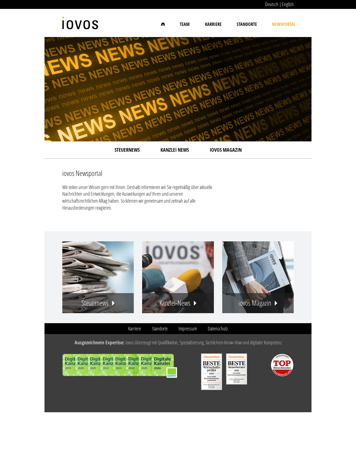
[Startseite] (80, 20)
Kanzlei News (174, 149)
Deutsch (271, 4)
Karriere (213, 24)
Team (185, 24)
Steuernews (127, 149)
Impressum (188, 328)
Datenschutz (218, 328)
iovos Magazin (226, 149)
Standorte (247, 24)
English (288, 4)
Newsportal (283, 24)
